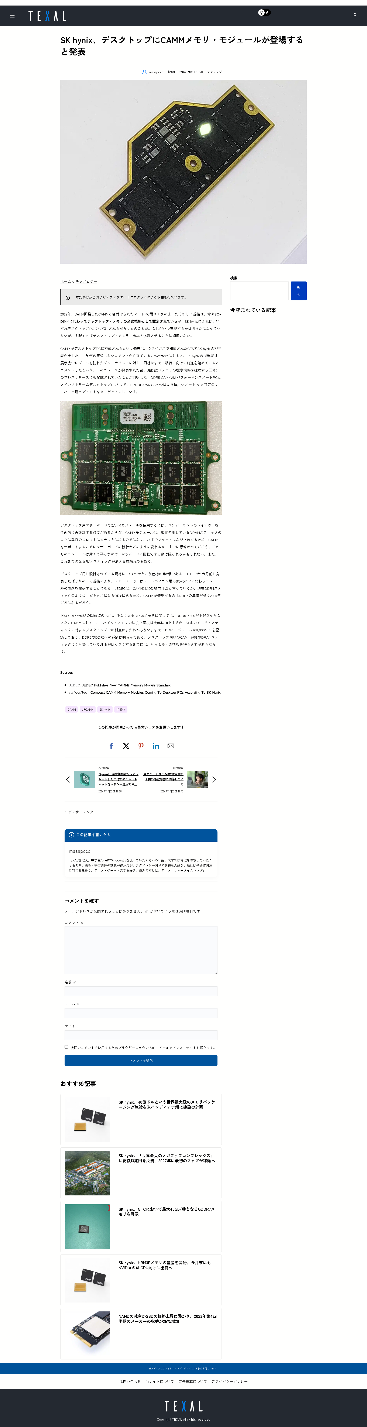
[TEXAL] (47, 12)
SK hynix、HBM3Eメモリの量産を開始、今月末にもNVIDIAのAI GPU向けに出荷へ (165, 1265)
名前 (70, 981)
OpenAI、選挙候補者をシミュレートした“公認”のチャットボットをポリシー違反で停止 (118, 779)
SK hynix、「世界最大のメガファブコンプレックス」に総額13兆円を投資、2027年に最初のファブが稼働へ (167, 1158)
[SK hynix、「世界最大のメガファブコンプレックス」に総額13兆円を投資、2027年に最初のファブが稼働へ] (87, 1154)
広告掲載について (192, 1381)
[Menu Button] (13, 17)
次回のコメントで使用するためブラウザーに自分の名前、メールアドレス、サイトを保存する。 (144, 1047)
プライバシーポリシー (230, 1381)
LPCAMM (87, 709)
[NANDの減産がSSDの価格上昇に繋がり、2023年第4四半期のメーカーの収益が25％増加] (87, 1315)
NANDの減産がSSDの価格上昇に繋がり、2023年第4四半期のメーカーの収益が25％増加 (168, 1318)
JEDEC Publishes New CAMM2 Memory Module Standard (126, 684)
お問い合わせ (130, 1381)
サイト (70, 1025)
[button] (111, 746)
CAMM (72, 709)
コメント (74, 922)
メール (72, 1003)
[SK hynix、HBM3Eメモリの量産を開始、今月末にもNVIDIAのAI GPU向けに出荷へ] (87, 1261)
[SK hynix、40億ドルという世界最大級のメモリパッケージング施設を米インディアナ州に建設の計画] (87, 1100)
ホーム (65, 281)
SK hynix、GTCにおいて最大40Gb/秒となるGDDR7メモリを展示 (167, 1211)
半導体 (120, 709)
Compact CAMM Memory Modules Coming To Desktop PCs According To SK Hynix (155, 692)
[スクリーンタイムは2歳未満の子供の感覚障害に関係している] (197, 774)
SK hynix (104, 709)
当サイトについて (159, 1381)
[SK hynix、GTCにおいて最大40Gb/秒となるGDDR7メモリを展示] (87, 1208)
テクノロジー (216, 71)
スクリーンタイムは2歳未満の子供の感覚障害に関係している (163, 779)
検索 (233, 277)
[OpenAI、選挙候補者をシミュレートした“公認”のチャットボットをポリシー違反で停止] (84, 774)
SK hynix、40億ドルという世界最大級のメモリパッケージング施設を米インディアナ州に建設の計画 (167, 1104)
